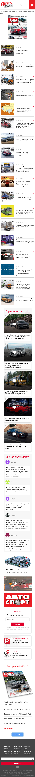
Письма (4, 265)
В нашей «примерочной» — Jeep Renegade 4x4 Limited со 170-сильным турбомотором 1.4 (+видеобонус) (25, 125)
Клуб (16, 754)
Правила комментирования (27, 775)
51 (8, 236)
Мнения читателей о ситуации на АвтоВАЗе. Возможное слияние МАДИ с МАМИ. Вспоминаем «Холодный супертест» (24, 272)
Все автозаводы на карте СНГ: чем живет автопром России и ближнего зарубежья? (24, 110)
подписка (17, 763)
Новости (7, 746)
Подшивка (10, 11)
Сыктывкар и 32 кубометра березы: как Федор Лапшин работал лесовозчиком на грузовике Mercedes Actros (23, 286)
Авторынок (5, 295)
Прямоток (4, 236)
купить (17, 734)
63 (11, 134)
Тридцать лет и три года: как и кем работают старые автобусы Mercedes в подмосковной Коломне (24, 213)
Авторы (27, 746)
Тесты (6, 749)
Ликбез (4, 250)
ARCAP (26, 749)
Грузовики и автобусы (8, 75)
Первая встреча (6, 46)
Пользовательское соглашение (9, 775)
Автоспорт (4, 61)
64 (11, 148)
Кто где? (17, 751)
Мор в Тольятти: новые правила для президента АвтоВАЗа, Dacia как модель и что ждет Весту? (25, 241)
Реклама (27, 754)
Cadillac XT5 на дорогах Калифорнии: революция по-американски (24, 51)
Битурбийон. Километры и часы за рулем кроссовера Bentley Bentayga (24, 154)
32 (11, 46)
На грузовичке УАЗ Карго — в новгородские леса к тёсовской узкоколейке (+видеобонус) (24, 197)
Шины (3, 177)
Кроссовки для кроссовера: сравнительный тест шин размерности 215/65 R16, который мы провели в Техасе (24, 184)
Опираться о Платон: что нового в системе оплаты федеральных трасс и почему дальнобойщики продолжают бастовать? (25, 169)
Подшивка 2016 (19, 11)
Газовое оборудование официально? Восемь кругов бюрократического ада (24, 256)
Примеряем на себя (7, 119)
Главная (2, 11)
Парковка (17, 749)
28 (6, 177)
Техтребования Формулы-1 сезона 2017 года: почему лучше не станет (25, 66)
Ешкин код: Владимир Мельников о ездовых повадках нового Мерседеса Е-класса (24, 139)
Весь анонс (8, 729)
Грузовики (8, 751)
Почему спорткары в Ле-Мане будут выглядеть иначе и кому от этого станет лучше (25, 95)
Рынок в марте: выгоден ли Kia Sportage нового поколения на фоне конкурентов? (24, 300)
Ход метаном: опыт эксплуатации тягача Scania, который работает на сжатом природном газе (25, 81)
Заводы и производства (8, 104)
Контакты (27, 751)
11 (8, 61)
